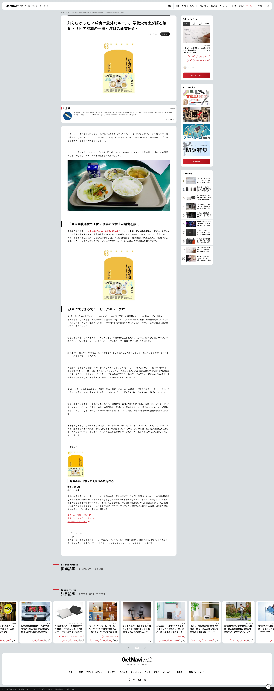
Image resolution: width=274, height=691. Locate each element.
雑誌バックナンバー (197, 672)
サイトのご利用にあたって (9, 689)
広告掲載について (59, 689)
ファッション (224, 6)
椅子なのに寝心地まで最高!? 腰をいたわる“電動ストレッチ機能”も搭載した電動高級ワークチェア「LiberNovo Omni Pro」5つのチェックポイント (103, 629)
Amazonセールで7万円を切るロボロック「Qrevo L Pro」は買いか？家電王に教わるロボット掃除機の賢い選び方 (137, 629)
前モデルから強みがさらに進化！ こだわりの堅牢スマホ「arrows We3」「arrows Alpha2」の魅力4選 (237, 629)
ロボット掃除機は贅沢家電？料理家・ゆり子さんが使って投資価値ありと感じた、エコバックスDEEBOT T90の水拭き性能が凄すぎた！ (170, 629)
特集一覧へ (197, 161)
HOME (63, 12)
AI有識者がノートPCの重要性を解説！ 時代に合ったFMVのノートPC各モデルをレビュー (34, 629)
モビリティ (204, 6)
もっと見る (170, 119)
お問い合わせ (70, 689)
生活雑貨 (214, 6)
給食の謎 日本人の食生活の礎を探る (104, 231)
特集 (169, 6)
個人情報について (23, 689)
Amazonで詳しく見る (77, 522)
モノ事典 (207, 23)
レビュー (186, 23)
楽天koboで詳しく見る (78, 515)
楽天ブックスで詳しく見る (80, 518)
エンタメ (249, 6)
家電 (177, 6)
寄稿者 (260, 6)
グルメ (241, 6)
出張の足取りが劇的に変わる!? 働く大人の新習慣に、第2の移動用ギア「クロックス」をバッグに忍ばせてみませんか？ (204, 629)
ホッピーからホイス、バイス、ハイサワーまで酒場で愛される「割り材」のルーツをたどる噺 (69, 629)
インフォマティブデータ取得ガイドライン (42, 689)
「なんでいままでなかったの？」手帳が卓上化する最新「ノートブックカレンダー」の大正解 (196, 50)
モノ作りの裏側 (200, 23)
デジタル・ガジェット (190, 6)
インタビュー (193, 23)
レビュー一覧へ (196, 75)
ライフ (234, 6)
